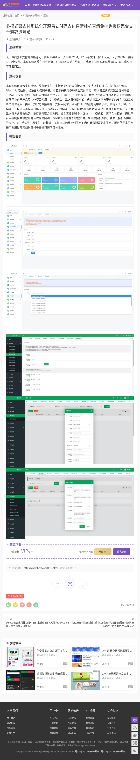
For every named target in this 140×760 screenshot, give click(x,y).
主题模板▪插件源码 (65, 5)
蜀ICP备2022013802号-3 (113, 751)
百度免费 (72, 718)
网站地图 (111, 718)
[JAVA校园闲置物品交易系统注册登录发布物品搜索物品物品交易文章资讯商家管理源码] (85, 680)
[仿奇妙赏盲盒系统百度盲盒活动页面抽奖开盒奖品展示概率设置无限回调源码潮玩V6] (20, 657)
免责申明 (11, 733)
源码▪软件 (108, 5)
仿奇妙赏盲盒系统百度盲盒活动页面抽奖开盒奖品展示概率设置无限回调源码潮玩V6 (51, 650)
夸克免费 (72, 723)
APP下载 (111, 733)
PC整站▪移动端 (42, 5)
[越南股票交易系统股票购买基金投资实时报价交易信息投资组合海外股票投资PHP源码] (85, 657)
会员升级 (90, 718)
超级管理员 (14, 39)
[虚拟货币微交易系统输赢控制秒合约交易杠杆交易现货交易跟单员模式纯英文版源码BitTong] (20, 680)
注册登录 (54, 723)
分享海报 (129, 604)
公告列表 (72, 733)
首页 (27, 5)
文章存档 (111, 723)
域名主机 (72, 728)
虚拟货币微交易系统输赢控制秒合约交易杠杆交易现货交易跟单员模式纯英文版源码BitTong (51, 673)
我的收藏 (54, 728)
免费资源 (125, 5)
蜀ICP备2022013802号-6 (87, 751)
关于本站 (11, 718)
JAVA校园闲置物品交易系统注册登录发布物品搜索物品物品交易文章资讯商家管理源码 (116, 673)
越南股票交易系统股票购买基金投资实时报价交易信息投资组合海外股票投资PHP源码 (116, 650)
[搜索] (115, 15)
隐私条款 (11, 728)
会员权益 (90, 728)
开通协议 (11, 723)
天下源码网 (11, 5)
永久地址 (90, 733)
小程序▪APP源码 (89, 5)
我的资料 (54, 733)
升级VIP (103, 551)
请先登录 (122, 551)
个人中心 (54, 718)
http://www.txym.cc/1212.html (41, 567)
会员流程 (90, 723)
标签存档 (111, 728)
